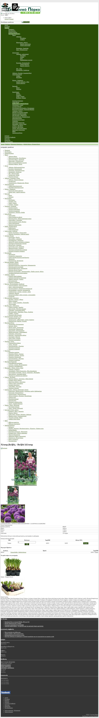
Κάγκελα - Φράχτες (13, 413)
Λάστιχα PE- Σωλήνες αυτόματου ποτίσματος (19, 242)
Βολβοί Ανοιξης (12, 228)
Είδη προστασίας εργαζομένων (12, 298)
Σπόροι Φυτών (8, 214)
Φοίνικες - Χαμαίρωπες (10, 189)
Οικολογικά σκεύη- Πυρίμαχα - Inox (13, 316)
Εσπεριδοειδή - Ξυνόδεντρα (15, 172)
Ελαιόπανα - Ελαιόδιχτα (14, 369)
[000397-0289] (13, 522)
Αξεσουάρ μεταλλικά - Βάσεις (15, 417)
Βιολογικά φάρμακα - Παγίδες (12, 262)
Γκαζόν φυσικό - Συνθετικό (11, 231)
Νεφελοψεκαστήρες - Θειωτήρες (16, 346)
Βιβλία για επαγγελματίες (14, 424)
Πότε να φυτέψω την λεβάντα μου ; (13, 632)
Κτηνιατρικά (11, 296)
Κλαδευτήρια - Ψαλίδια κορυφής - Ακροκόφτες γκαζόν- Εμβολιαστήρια (25, 391)
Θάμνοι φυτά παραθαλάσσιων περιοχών (18, 162)
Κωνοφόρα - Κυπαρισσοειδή (15, 169)
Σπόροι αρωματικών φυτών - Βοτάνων (17, 221)
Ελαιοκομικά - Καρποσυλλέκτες (16, 392)
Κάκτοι (10, 195)
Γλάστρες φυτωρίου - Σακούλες (16, 307)
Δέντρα (6, 166)
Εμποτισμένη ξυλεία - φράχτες (12, 410)
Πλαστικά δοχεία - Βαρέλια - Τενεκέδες (18, 321)
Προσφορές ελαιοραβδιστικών (16, 366)
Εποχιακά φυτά (12, 181)
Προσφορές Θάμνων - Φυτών (15, 164)
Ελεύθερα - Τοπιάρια (13, 204)
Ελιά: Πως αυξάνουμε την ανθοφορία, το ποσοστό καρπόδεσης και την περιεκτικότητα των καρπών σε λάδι (29, 636)
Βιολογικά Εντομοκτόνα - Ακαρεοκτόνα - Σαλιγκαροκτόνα (22, 265)
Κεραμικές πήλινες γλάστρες (15, 380)
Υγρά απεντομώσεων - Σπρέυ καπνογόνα (18, 285)
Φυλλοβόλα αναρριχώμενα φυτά (16, 187)
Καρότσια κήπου (12, 400)
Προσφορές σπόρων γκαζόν (15, 225)
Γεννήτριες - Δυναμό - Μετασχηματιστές (18, 365)
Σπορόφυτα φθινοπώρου (14, 209)
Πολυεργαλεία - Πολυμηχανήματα (16, 330)
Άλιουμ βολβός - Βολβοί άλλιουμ (18, 552)
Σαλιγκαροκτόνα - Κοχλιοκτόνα (16, 260)
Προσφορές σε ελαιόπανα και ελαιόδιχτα (18, 375)
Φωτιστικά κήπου (13, 441)
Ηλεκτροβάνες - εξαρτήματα (15, 239)
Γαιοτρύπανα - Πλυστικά (14, 337)
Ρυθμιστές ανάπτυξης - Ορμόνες (16, 279)
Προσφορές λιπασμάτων (14, 282)
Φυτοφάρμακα (8, 253)
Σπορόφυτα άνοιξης (13, 208)
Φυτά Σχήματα (8, 198)
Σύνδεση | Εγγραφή (9, 19)
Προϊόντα (7, 144)
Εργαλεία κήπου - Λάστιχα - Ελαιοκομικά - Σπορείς (16, 389)
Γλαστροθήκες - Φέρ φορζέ (15, 386)
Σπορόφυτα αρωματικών (14, 211)
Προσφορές (7, 150)
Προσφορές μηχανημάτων (14, 340)
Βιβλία (6, 420)
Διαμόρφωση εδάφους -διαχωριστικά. (17, 436)
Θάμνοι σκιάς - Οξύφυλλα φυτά (16, 161)
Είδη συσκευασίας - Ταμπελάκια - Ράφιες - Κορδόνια (21, 312)
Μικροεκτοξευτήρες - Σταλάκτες (16, 248)
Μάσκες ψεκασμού (13, 301)
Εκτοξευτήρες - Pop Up (14, 237)
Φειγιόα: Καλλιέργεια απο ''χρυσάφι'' (13, 623)
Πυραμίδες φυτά (12, 201)
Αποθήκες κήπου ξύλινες (14, 419)
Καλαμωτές (11, 427)
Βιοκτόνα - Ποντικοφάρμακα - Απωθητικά (14, 284)
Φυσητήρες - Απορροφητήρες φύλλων (17, 335)
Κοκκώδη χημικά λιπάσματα (15, 276)
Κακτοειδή (7, 194)
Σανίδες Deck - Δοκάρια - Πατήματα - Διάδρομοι (20, 414)
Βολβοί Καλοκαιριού (13, 229)
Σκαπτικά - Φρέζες (13, 326)
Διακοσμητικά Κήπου (10, 425)
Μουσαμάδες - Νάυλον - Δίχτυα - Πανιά (14, 368)
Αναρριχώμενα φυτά (9, 184)
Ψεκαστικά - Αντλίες (9, 341)
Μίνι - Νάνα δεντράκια (14, 173)
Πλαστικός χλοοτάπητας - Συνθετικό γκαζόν (19, 234)
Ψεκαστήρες (7, 351)
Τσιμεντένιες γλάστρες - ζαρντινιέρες (17, 382)
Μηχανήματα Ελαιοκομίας (11, 361)
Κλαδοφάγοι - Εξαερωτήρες (15, 333)
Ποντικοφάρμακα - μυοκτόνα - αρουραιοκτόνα (19, 290)
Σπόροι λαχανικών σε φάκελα (15, 217)
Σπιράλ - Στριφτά (13, 203)
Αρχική (2, 144)
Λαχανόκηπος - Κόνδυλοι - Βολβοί (17, 212)
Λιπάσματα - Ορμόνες (10, 274)
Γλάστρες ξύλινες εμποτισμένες (16, 383)
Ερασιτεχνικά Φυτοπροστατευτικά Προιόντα (19, 257)
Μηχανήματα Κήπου (9, 323)
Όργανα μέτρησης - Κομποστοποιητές (17, 394)
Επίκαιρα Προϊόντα (9, 153)
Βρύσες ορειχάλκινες (13, 439)
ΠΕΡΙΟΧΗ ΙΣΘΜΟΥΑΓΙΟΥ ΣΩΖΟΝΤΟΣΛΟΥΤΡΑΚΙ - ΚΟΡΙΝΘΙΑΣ (7, 666)
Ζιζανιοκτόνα (12, 259)
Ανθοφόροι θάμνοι (13, 156)
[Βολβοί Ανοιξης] (13, 595)
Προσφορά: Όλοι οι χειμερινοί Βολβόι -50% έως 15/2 (17, 622)
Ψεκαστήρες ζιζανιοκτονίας (15, 357)
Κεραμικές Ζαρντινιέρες (14, 385)
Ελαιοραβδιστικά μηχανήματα (15, 363)
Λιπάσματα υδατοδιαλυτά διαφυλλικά (17, 277)
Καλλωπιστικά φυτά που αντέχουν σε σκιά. (14, 635)
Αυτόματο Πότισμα (9, 235)
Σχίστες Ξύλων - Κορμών (14, 338)
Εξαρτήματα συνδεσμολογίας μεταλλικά (18, 249)
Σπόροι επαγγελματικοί (14, 223)
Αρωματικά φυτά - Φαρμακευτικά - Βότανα (19, 183)
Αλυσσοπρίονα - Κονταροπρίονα (16, 324)
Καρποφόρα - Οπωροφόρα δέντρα (16, 170)
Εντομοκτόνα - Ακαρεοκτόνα (15, 256)
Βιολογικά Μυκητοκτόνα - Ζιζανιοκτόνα (18, 268)
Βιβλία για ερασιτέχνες (14, 422)
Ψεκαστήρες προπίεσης (14, 352)
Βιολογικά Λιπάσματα (14, 263)
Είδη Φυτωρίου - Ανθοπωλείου (12, 305)
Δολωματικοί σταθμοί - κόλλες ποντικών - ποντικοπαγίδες (22, 295)
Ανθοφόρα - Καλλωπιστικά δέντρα (17, 167)
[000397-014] (13, 503)
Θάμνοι (6, 155)
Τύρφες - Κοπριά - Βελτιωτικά (16, 408)
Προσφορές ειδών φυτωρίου (15, 315)
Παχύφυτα (11, 197)
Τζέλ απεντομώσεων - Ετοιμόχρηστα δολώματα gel (20, 288)
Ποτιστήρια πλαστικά (13, 399)
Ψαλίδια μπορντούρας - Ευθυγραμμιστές (18, 332)
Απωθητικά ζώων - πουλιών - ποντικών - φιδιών (20, 291)
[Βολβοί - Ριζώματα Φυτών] (13, 575)
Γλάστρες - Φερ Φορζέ (10, 377)
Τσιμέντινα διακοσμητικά (14, 434)
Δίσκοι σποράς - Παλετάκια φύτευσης (17, 309)
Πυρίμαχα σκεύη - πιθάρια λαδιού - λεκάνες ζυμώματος (21, 319)
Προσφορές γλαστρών (14, 388)
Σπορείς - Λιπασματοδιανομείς (16, 403)
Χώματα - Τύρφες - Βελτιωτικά (12, 405)
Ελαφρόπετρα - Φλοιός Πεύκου (16, 438)
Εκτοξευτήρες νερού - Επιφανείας (16, 246)
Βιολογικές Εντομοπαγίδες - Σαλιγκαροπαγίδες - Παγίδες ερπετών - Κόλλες (26, 271)
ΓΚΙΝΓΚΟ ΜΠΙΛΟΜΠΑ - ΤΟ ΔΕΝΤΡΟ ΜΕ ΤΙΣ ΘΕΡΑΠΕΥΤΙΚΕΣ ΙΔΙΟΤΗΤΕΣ (24, 626)
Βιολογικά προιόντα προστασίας (16, 267)
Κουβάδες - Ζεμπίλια (13, 313)
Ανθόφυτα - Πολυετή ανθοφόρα (16, 180)
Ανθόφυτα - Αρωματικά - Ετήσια (12, 178)
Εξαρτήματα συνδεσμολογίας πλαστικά (17, 243)
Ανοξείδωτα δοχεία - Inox (14, 318)
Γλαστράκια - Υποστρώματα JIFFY (17, 310)
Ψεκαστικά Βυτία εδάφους (15, 343)
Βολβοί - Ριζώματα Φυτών (11, 226)
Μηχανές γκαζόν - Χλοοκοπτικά (16, 327)
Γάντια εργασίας (12, 304)
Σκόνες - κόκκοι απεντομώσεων (16, 287)
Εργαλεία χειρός (12, 397)
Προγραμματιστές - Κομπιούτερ (16, 240)
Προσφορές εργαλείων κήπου (15, 402)
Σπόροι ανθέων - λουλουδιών (15, 220)
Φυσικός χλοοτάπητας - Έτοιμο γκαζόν (17, 232)
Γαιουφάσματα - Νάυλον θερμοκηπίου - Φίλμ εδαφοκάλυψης (23, 371)
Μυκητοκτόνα (12, 254)
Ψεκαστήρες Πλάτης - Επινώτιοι (16, 354)
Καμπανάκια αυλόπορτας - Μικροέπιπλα (18, 431)
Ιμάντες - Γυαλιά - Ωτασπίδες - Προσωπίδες (19, 302)
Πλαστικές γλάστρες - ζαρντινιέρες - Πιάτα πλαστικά (21, 379)
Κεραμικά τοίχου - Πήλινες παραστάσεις (18, 433)
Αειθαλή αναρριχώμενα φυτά (15, 186)
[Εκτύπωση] (4, 448)
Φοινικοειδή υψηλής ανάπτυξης (16, 190)
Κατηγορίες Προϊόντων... (17, 144)
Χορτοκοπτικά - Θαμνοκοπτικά (16, 329)
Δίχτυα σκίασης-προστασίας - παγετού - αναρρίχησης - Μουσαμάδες (24, 372)
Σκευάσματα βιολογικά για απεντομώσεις (18, 273)
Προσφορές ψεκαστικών (14, 349)
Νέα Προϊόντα (8, 152)
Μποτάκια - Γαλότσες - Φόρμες (16, 299)
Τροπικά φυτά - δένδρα (14, 175)
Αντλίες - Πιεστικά (13, 344)
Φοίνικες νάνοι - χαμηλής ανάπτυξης (17, 192)
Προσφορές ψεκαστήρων (14, 360)
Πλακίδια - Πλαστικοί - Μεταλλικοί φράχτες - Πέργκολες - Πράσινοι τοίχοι (26, 428)
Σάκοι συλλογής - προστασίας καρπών (17, 374)
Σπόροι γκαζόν (12, 215)
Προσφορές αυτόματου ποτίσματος (17, 251)
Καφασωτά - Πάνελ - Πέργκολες (16, 411)
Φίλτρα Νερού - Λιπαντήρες (15, 245)
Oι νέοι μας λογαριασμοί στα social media (14, 625)
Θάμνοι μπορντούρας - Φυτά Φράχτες (17, 158)
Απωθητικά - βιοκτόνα (14, 293)
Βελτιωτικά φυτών (13, 281)
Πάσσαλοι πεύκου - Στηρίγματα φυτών (17, 416)
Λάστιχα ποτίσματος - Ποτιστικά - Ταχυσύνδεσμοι (20, 396)
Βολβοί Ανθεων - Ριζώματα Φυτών (32, 144)
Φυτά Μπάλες (12, 200)
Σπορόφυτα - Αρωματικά (10, 206)
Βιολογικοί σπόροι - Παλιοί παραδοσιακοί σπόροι (20, 218)
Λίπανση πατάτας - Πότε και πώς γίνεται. (14, 633)
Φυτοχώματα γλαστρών (14, 406)
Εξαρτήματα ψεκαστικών (14, 347)
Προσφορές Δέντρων (13, 176)
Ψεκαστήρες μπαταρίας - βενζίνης (16, 355)
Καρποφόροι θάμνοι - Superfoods (16, 159)
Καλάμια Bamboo (13, 430)
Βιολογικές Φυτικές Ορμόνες (15, 270)
